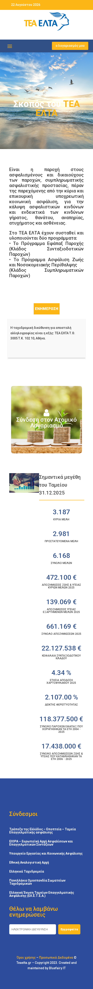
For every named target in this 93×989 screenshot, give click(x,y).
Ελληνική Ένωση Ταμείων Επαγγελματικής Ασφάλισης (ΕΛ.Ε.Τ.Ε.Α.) (41, 894)
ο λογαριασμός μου (70, 45)
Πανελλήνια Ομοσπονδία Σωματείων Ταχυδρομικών (37, 882)
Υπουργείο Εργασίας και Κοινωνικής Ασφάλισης (46, 853)
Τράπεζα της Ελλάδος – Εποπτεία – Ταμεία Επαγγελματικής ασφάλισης (42, 831)
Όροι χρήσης (26, 957)
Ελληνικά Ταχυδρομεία (26, 871)
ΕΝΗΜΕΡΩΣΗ (46, 309)
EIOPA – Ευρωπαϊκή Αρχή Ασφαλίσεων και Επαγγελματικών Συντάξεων (41, 843)
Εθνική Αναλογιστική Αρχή (29, 862)
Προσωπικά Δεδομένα (56, 957)
